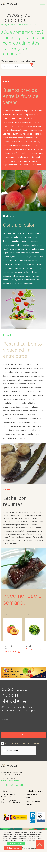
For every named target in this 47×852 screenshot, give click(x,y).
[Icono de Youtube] (21, 785)
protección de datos (32, 743)
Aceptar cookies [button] (16, 843)
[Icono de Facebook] (2, 785)
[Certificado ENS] (41, 817)
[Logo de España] (19, 817)
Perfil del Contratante (34, 791)
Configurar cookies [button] (29, 848)
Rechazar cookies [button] (13, 848)
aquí (41, 840)
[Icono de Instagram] (12, 785)
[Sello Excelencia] (32, 817)
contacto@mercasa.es (10, 780)
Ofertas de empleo (33, 801)
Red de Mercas (8, 791)
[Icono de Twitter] (7, 785)
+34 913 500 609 (8, 779)
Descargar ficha (10, 651)
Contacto (29, 804)
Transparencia (31, 794)
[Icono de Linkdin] (17, 785)
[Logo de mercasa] (6, 817)
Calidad (29, 798)
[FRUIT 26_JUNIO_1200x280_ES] (23, 677)
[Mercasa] (9, 5)
